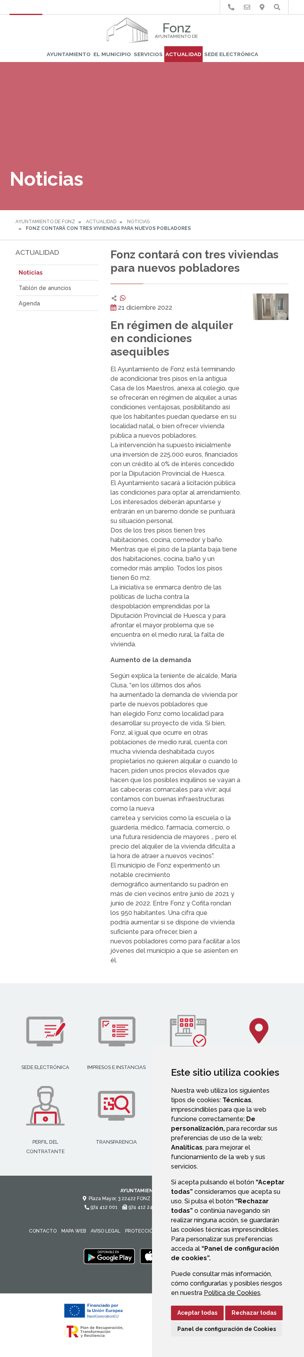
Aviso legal (105, 1231)
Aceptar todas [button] (197, 1313)
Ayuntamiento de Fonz (45, 221)
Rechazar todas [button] (254, 1313)
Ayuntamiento (69, 54)
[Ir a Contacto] (247, 7)
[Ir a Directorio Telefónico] (231, 7)
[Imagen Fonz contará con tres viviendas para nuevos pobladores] (271, 307)
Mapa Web (73, 1231)
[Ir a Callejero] (262, 7)
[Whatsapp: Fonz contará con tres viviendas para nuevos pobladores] (122, 298)
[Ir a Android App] (109, 1256)
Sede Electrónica (231, 54)
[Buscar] (277, 7)
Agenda (29, 303)
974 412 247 (141, 1207)
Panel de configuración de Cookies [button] (226, 1329)
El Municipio (112, 54)
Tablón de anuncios (45, 287)
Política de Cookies (232, 1293)
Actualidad (183, 54)
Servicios (148, 54)
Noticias (138, 221)
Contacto (43, 1231)
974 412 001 (103, 1207)
